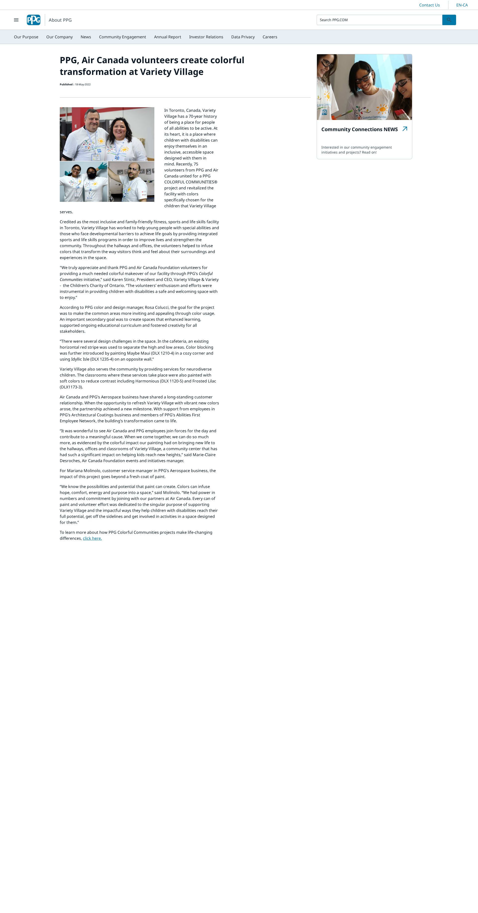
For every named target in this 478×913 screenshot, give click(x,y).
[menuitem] (26, 37)
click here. (92, 538)
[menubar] (145, 37)
